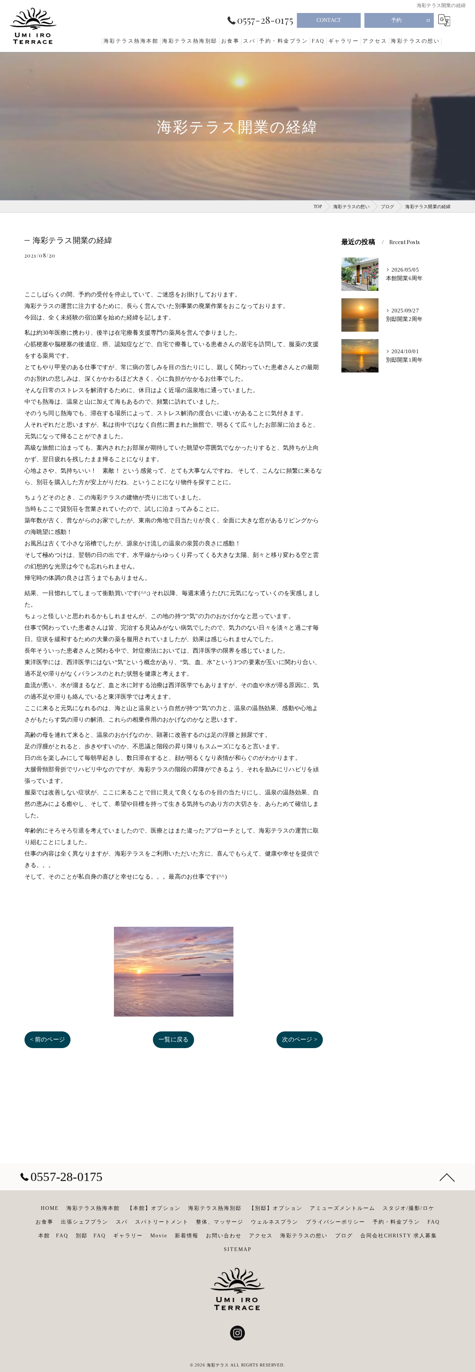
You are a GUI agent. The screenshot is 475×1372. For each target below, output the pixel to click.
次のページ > (299, 1039)
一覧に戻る (173, 1039)
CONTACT (329, 20)
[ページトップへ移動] (447, 1176)
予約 (396, 20)
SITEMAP (238, 1249)
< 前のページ (47, 1039)
